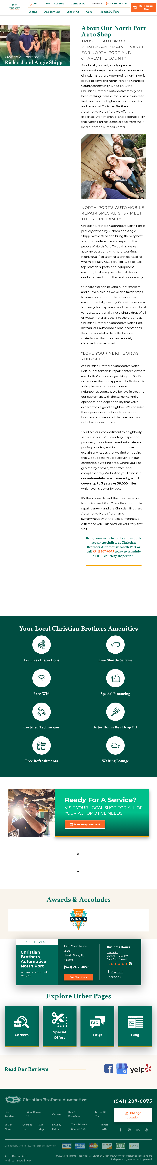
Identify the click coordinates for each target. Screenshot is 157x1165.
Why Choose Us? (34, 1114)
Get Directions (78, 977)
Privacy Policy (56, 1127)
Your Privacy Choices (79, 1127)
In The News (9, 1127)
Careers (59, 3)
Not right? (26, 975)
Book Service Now (146, 7)
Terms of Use (100, 1114)
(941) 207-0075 (42, 3)
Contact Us (78, 3)
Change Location (118, 3)
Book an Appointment (87, 824)
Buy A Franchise (74, 1114)
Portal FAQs (104, 1127)
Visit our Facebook (115, 974)
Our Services (10, 1114)
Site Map (41, 1127)
